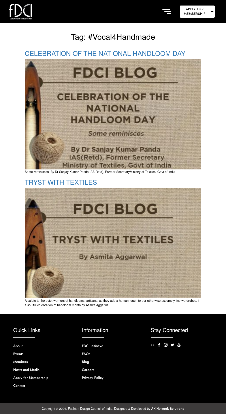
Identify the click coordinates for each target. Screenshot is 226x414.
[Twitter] (174, 345)
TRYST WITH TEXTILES (61, 182)
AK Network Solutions (167, 408)
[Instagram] (167, 345)
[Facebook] (160, 345)
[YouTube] (180, 345)
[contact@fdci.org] (154, 345)
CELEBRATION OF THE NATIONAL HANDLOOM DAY (105, 53)
